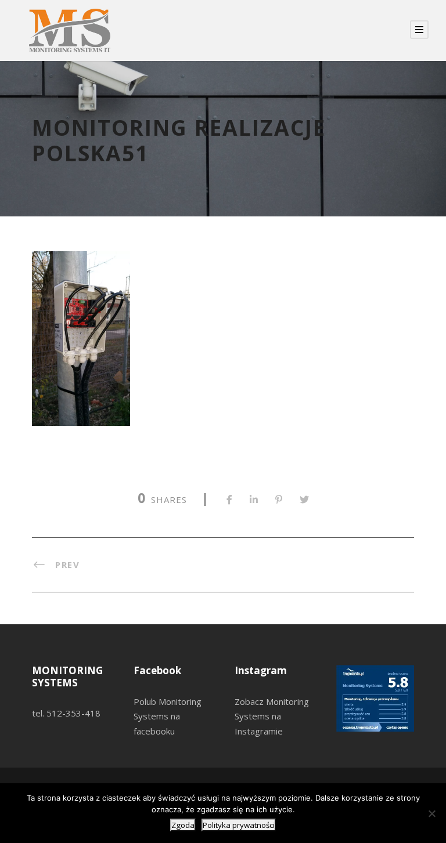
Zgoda (183, 825)
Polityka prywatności (239, 825)
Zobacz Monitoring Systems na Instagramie (272, 716)
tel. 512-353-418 (66, 713)
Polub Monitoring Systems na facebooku (168, 716)
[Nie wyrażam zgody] (431, 813)
